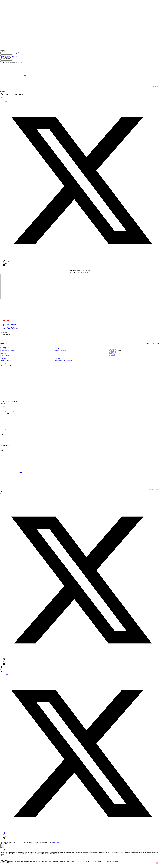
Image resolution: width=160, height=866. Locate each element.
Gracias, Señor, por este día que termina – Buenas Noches (12, 427)
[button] (156, 86)
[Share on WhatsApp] (4, 662)
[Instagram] (153, 64)
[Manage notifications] (157, 863)
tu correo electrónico (16, 59)
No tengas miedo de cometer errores (11, 330)
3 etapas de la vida (5, 443)
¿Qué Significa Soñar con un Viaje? (7, 406)
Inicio (1, 89)
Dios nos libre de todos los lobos (60, 350)
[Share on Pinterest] (4, 660)
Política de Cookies (56, 842)
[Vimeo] (157, 64)
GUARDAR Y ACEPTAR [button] (5, 862)
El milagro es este (4, 343)
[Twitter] (155, 64)
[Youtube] (159, 64)
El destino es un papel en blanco (10, 328)
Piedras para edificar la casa (9, 325)
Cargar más (2, 420)
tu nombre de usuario (16, 52)
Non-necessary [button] (3, 859)
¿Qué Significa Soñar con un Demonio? (8, 416)
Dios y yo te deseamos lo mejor (5, 355)
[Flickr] (5, 483)
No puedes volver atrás (8, 323)
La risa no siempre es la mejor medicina (7, 350)
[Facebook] (152, 64)
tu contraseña (14, 53)
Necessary (4, 855)
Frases (4, 97)
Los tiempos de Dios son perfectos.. (8, 448)
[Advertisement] (103, 75)
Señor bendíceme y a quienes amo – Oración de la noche (12, 437)
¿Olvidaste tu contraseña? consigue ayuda (8, 56)
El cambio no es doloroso (5, 668)
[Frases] (1, 97)
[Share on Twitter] (81, 657)
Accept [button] (50, 842)
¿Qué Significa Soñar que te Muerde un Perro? (9, 401)
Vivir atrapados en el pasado (9, 327)
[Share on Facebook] (3, 501)
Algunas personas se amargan (6, 494)
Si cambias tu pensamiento (9, 324)
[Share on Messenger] (4, 664)
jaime (10, 334)
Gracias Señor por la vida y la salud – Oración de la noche (12, 432)
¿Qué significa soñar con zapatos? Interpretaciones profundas (12, 411)
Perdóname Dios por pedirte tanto (153, 343)
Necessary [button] (2, 854)
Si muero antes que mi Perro (7, 453)
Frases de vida (5, 89)
